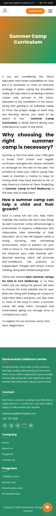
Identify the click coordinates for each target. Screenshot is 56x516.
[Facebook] (4, 425)
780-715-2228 (46, 2)
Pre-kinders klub (11, 493)
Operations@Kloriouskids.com (19, 2)
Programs (7, 454)
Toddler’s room (10, 476)
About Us (7, 448)
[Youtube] (18, 425)
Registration (16, 325)
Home (5, 442)
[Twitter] (11, 425)
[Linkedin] (31, 425)
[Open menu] (50, 11)
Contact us (35, 11)
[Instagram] (24, 425)
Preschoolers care (12, 488)
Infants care (9, 482)
